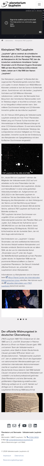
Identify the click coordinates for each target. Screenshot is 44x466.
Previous (5, 304)
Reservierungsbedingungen (13, 460)
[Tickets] (9, 426)
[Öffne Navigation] (39, 4)
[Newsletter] (14, 426)
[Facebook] (19, 426)
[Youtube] (24, 426)
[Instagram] (30, 426)
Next (38, 304)
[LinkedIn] (35, 426)
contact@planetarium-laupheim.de (21, 440)
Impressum (7, 456)
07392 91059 (34, 437)
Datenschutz (19, 456)
